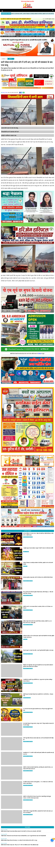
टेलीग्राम (40, 353)
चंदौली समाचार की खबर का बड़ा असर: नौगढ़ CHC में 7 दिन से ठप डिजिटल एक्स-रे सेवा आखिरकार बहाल (19, 844)
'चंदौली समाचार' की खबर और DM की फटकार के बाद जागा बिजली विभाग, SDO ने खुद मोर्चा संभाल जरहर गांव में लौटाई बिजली (23, 835)
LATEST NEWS (27, 531)
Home (3, 58)
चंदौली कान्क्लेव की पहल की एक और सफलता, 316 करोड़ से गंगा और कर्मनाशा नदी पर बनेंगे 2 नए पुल (19, 840)
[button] (2, 11)
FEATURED (27, 827)
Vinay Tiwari (5, 92)
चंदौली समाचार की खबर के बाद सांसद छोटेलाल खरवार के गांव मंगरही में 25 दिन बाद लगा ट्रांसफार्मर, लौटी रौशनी (21, 831)
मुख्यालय (10, 58)
